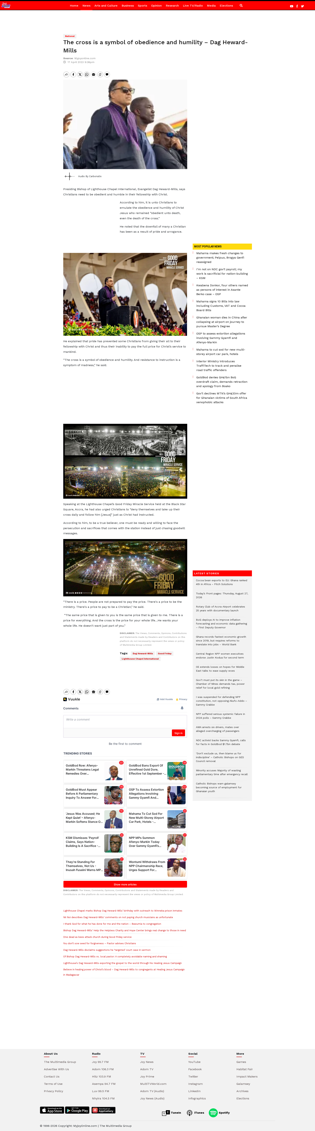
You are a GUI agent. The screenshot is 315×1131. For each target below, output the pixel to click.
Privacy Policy (53, 1091)
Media (211, 5)
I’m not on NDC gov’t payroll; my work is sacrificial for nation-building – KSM (222, 274)
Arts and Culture (106, 5)
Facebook (195, 1069)
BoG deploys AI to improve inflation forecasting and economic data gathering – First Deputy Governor (221, 625)
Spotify (224, 1112)
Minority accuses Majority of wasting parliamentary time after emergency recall (222, 774)
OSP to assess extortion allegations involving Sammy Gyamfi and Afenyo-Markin (220, 338)
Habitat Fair (244, 1069)
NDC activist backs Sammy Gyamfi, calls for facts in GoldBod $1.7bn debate (221, 744)
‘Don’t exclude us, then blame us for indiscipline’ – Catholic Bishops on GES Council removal (220, 759)
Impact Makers (247, 1076)
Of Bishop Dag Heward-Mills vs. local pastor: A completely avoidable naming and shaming (115, 956)
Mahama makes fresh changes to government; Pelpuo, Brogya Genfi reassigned (220, 257)
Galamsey (243, 1084)
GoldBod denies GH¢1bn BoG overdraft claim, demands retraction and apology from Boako (221, 382)
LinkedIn (194, 1091)
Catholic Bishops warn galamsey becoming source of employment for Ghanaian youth (219, 789)
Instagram (195, 1084)
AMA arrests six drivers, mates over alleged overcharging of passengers (217, 731)
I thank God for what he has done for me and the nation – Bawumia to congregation (112, 923)
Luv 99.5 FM (100, 1091)
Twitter (193, 1076)
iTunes (198, 1112)
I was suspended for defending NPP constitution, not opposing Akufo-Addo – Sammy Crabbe (221, 703)
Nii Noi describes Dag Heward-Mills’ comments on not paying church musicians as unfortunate (118, 917)
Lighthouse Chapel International (140, 659)
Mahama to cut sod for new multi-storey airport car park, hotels (220, 352)
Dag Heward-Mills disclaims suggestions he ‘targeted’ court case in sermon (107, 950)
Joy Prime (147, 1076)
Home (74, 5)
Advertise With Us (56, 1069)
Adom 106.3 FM (103, 1069)
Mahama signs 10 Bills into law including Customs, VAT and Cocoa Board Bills (221, 306)
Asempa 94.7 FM (104, 1084)
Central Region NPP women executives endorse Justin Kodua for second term (220, 657)
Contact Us (51, 1076)
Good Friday (165, 653)
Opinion (156, 5)
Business (128, 5)
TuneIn (175, 1112)
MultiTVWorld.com (153, 1084)
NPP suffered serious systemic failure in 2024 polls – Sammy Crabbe (220, 717)
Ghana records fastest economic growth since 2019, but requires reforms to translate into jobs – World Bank (221, 642)
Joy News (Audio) (152, 1098)
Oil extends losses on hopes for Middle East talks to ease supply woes (220, 670)
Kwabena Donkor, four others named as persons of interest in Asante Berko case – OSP (222, 290)
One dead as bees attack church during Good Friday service (97, 937)
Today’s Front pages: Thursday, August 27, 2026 (222, 597)
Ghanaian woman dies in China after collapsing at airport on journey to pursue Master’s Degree (221, 322)
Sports (142, 5)
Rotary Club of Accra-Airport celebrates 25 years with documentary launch (220, 610)
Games (241, 1062)
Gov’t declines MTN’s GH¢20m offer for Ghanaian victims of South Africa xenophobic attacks (221, 398)
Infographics (197, 1098)
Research (172, 5)
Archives (242, 1091)
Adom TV (146, 1069)
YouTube (194, 1062)
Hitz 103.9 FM (101, 1076)
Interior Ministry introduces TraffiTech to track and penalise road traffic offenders (218, 366)
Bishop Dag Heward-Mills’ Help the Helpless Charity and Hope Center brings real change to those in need (124, 930)
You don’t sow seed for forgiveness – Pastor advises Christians (99, 943)
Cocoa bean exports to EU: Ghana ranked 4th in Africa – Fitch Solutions (221, 584)
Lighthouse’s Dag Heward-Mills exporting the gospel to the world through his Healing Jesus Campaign (122, 963)
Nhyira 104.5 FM (103, 1098)
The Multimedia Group (60, 1062)
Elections (226, 5)
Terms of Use (53, 1084)
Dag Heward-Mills (143, 653)
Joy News (146, 1062)
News (86, 5)
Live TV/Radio (193, 5)
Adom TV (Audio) (152, 1091)
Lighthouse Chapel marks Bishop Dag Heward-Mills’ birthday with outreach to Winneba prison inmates (122, 910)
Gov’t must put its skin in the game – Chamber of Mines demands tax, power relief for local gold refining (220, 686)
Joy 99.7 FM (100, 1062)
